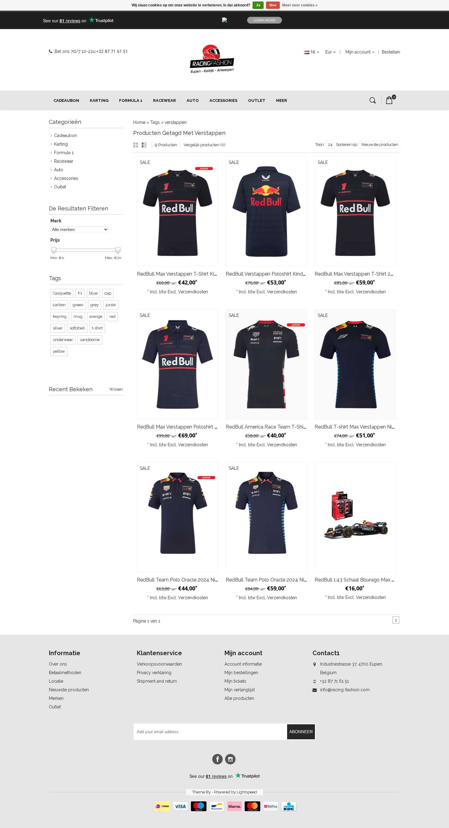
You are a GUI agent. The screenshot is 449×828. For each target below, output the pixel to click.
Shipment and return (157, 681)
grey (94, 305)
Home (139, 122)
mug (78, 316)
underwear (63, 339)
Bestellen (391, 52)
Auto (193, 100)
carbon (59, 305)
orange (95, 316)
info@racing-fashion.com (345, 689)
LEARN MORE (265, 20)
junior (111, 305)
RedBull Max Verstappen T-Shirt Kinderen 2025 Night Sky (201, 274)
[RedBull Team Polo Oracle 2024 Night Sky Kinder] (177, 517)
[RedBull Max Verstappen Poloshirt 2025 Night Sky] (177, 364)
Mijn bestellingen (241, 672)
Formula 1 (130, 100)
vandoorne (90, 339)
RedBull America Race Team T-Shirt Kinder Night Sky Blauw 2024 (299, 427)
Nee (272, 5)
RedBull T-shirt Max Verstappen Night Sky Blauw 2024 (376, 427)
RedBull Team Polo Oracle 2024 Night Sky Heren (281, 580)
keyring (60, 316)
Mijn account (358, 52)
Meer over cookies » (300, 5)
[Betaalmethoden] (224, 809)
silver (58, 328)
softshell (77, 328)
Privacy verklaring (154, 672)
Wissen (116, 389)
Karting (99, 100)
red (112, 316)
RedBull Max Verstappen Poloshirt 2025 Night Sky (193, 427)
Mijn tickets (235, 681)
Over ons (58, 664)
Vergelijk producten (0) (204, 145)
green (78, 305)
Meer (281, 100)
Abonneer (301, 731)
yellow (59, 351)
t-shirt (97, 328)
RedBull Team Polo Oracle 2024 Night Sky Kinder (192, 580)
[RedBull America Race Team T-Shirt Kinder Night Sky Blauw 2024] (266, 364)
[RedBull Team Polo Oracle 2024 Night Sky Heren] (266, 517)
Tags (155, 122)
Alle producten (239, 698)
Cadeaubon (66, 100)
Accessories (223, 100)
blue (93, 293)
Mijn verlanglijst (239, 689)
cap (107, 293)
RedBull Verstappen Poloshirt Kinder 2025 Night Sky (284, 274)
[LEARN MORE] (371, 20)
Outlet (256, 100)
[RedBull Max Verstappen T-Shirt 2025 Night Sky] (355, 211)
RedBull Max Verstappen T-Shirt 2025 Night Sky (368, 274)
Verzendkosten (193, 291)
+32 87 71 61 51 (112, 51)
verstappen (176, 122)
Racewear (164, 100)
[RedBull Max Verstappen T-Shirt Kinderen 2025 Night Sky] (177, 211)
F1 (80, 293)
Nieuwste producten (69, 689)
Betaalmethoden (65, 672)
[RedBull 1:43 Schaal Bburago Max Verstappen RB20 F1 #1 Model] (355, 517)
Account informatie (243, 664)
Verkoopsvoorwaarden (159, 664)
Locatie (56, 681)
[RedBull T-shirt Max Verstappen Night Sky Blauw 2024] (355, 364)
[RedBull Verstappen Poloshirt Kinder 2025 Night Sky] (266, 211)
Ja (258, 5)
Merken (56, 698)
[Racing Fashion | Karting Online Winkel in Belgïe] (212, 59)
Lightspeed (247, 792)
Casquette (62, 293)
